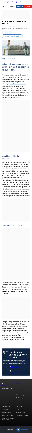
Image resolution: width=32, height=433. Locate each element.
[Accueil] (16, 2)
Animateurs (5, 400)
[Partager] (3, 32)
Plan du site (19, 406)
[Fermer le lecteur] (30, 430)
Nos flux (18, 403)
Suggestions (11, 58)
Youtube (11, 391)
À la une (4, 6)
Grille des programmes (22, 395)
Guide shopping (20, 398)
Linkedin (17, 391)
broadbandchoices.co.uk (18, 84)
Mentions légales (6, 412)
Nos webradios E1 (7, 406)
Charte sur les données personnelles (8, 419)
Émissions (20, 6)
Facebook (9, 391)
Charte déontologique (22, 415)
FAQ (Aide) (5, 409)
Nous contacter (6, 395)
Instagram (6, 391)
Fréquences (5, 403)
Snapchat (14, 391)
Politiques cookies (21, 412)
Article (3, 58)
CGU (17, 409)
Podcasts (12, 6)
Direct (28, 6)
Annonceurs (5, 398)
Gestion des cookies (7, 415)
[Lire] (18, 430)
